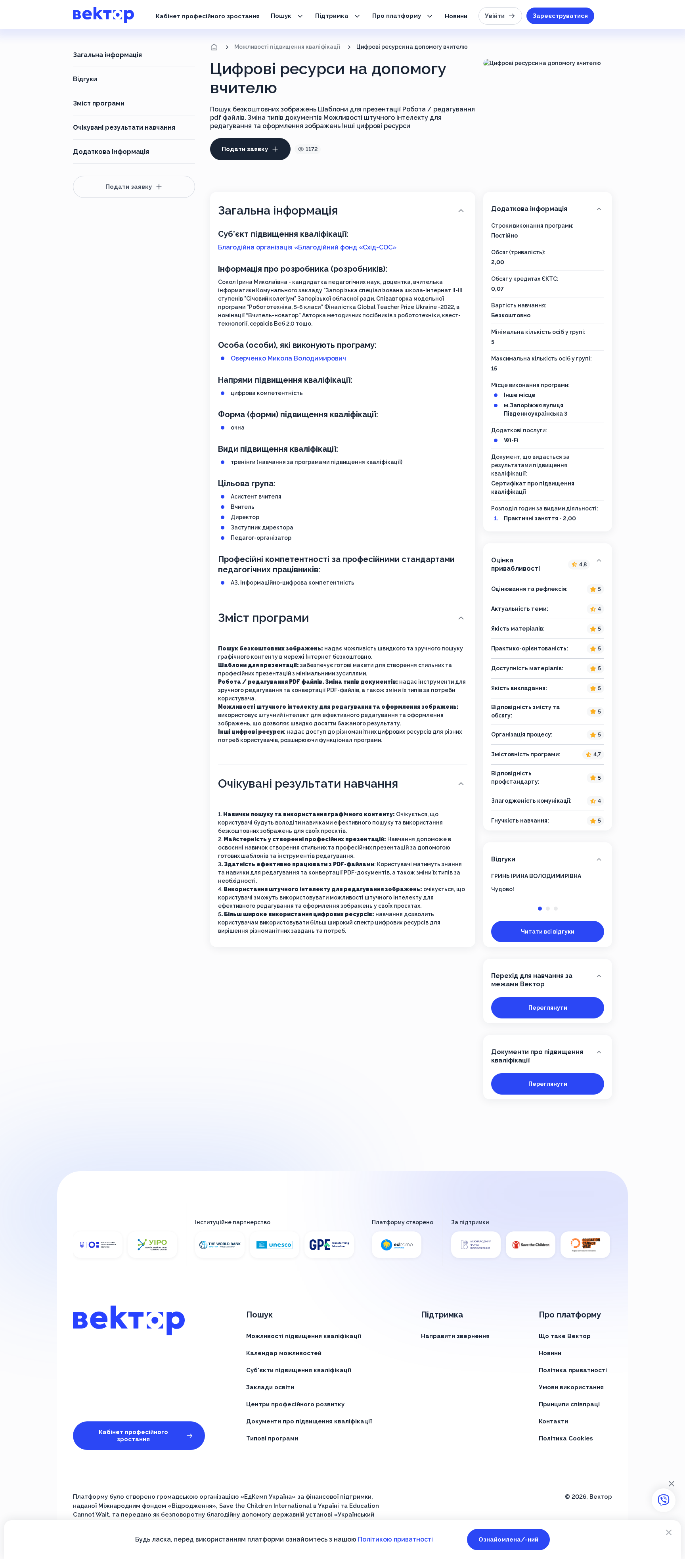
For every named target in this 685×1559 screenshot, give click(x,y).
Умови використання (571, 1387)
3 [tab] (556, 909)
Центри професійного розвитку (295, 1404)
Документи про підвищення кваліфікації (537, 1056)
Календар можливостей (283, 1353)
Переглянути (547, 1008)
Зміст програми (98, 103)
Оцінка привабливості (539, 564)
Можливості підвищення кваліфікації (287, 47)
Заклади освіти (270, 1387)
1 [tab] (540, 909)
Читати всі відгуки (547, 931)
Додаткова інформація (111, 151)
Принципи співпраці (569, 1404)
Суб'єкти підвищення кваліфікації (298, 1370)
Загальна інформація (107, 55)
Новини (456, 16)
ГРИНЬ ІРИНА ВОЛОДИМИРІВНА (536, 876)
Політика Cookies (566, 1438)
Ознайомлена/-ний (508, 1539)
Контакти (553, 1421)
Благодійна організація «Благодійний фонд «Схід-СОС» (307, 247)
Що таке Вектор (565, 1336)
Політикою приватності (395, 1539)
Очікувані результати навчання (124, 127)
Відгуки (85, 79)
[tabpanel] (547, 883)
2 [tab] (548, 909)
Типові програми (272, 1438)
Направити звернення (455, 1336)
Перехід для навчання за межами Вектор (531, 980)
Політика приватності (573, 1370)
